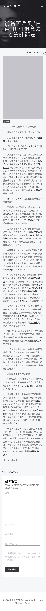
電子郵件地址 (12, 534)
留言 (8, 493)
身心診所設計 (15, 190)
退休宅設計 (31, 235)
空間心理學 (33, 220)
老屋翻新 (36, 232)
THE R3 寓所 (25, 385)
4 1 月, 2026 (38, 52)
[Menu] (42, 6)
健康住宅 (32, 146)
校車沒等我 (12, 6)
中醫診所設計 (32, 291)
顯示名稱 (10, 525)
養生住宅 (22, 316)
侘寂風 (21, 164)
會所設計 (9, 213)
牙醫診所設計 (35, 340)
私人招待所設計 (35, 288)
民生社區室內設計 (15, 198)
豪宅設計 (34, 322)
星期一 (6, 121)
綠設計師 (13, 359)
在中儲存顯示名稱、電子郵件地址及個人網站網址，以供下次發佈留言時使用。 (22, 556)
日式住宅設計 (13, 423)
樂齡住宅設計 (15, 269)
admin (29, 52)
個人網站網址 (11, 544)
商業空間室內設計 (19, 301)
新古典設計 (18, 220)
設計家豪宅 (35, 190)
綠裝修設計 (20, 177)
